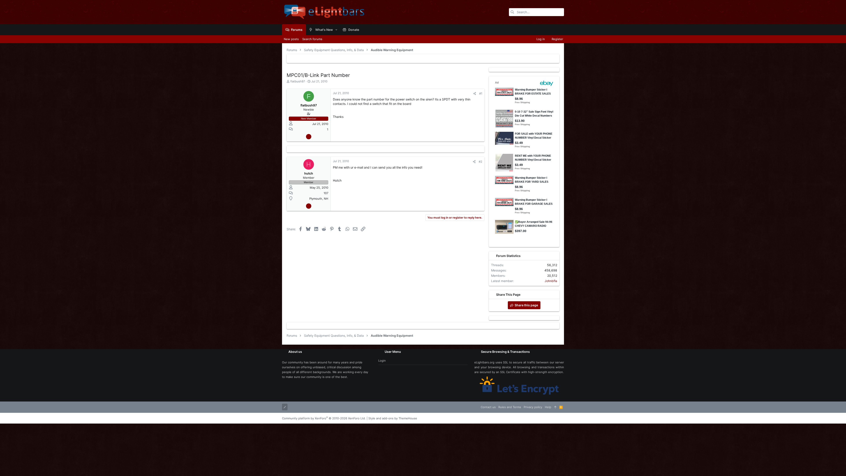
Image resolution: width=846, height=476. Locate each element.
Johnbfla (551, 281)
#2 (480, 161)
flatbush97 (297, 81)
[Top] (555, 407)
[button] (336, 30)
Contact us (488, 407)
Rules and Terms (509, 407)
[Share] (475, 93)
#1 (480, 93)
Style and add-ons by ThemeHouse (392, 418)
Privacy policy (533, 407)
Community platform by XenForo (324, 418)
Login (382, 360)
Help (548, 407)
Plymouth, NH (318, 198)
